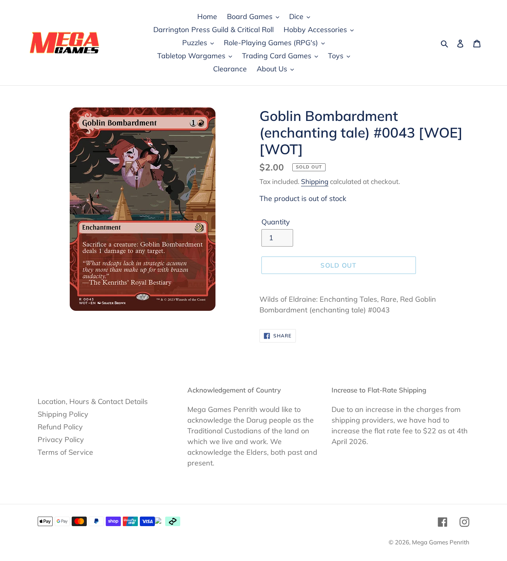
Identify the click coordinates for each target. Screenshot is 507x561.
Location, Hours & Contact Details (93, 401)
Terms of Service (65, 452)
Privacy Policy (61, 439)
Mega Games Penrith (440, 542)
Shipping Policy (63, 414)
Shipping (314, 181)
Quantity (275, 221)
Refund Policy (60, 426)
